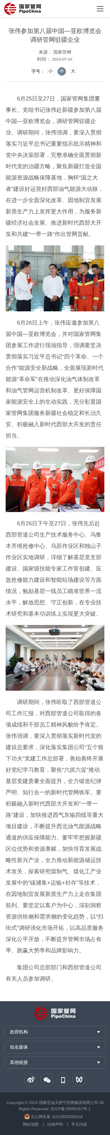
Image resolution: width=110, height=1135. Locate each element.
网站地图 (31, 1124)
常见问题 (79, 1124)
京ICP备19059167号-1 (70, 1108)
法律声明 (55, 1124)
